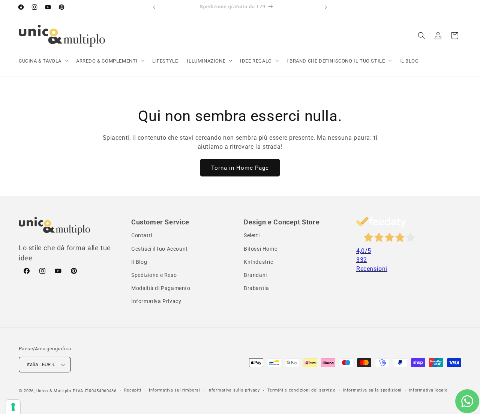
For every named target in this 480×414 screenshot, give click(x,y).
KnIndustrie (258, 262)
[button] (43, 61)
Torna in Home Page (240, 167)
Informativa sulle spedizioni (372, 390)
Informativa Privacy (156, 301)
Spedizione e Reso (154, 275)
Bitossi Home (260, 249)
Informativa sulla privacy (233, 390)
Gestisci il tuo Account (159, 249)
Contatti (141, 235)
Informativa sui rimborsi (174, 390)
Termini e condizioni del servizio (301, 390)
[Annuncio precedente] (154, 7)
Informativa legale (428, 390)
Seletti (252, 235)
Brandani (255, 275)
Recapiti (133, 390)
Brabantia (256, 288)
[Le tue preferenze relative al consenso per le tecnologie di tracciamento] (13, 407)
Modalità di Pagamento (160, 288)
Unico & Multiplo (53, 391)
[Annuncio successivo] (326, 7)
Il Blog (139, 262)
